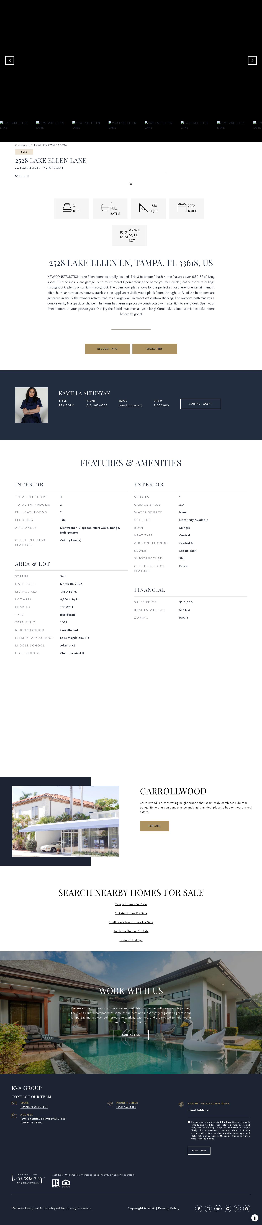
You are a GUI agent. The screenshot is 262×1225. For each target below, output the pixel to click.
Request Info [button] (107, 349)
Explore (154, 826)
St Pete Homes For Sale (131, 913)
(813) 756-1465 (126, 1107)
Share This (155, 349)
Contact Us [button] (131, 1035)
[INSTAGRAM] (208, 1208)
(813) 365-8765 (96, 405)
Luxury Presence (78, 1208)
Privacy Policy (206, 1139)
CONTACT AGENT (200, 403)
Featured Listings (131, 940)
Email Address (198, 1110)
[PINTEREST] (227, 1208)
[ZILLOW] (246, 1208)
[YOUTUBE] (218, 1208)
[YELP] (237, 1208)
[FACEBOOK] (198, 1208)
